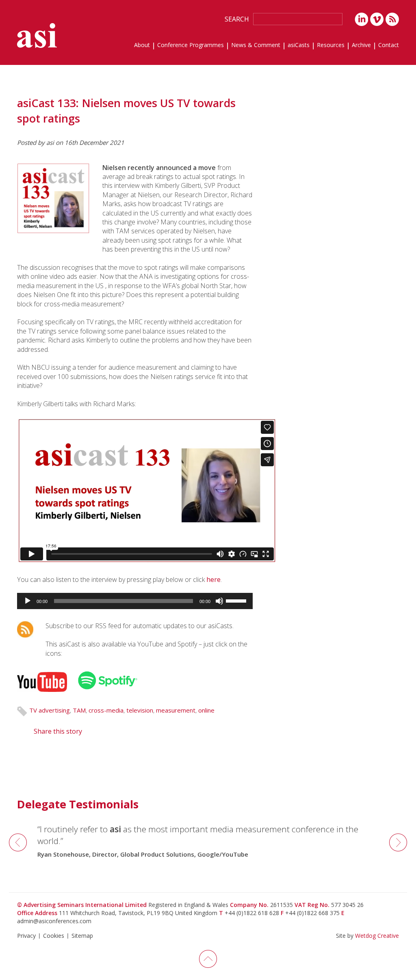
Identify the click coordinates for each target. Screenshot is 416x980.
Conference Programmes (190, 45)
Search (237, 19)
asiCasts (299, 45)
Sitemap (82, 935)
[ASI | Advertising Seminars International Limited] (37, 35)
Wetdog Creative (377, 935)
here (213, 579)
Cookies (53, 935)
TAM (79, 710)
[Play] (28, 601)
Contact (388, 45)
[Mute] (219, 601)
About (142, 45)
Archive (361, 45)
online (206, 710)
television (139, 710)
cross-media (106, 710)
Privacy (26, 935)
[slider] (237, 600)
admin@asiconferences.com (54, 921)
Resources (330, 45)
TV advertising (49, 710)
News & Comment (255, 45)
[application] (135, 601)
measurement (175, 710)
